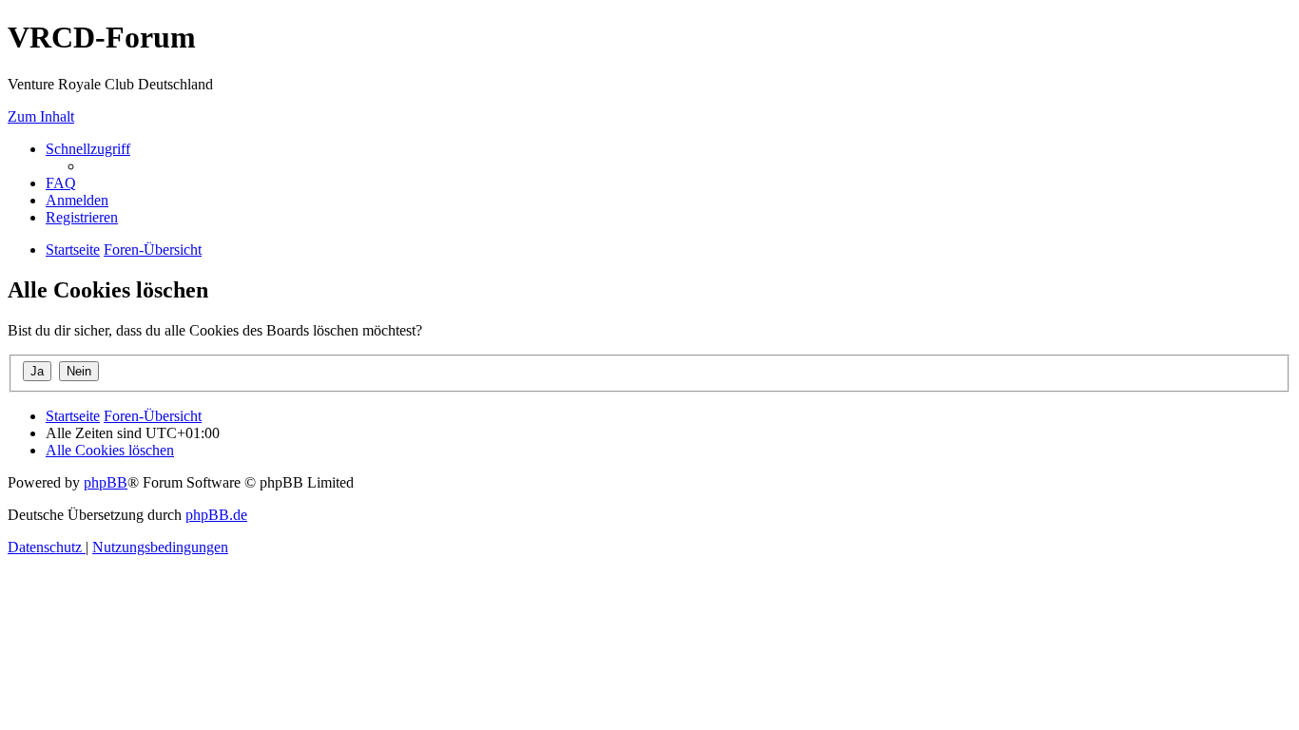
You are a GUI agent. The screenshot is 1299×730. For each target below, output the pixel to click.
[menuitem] (61, 183)
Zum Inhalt (41, 116)
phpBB (105, 482)
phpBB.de (216, 515)
